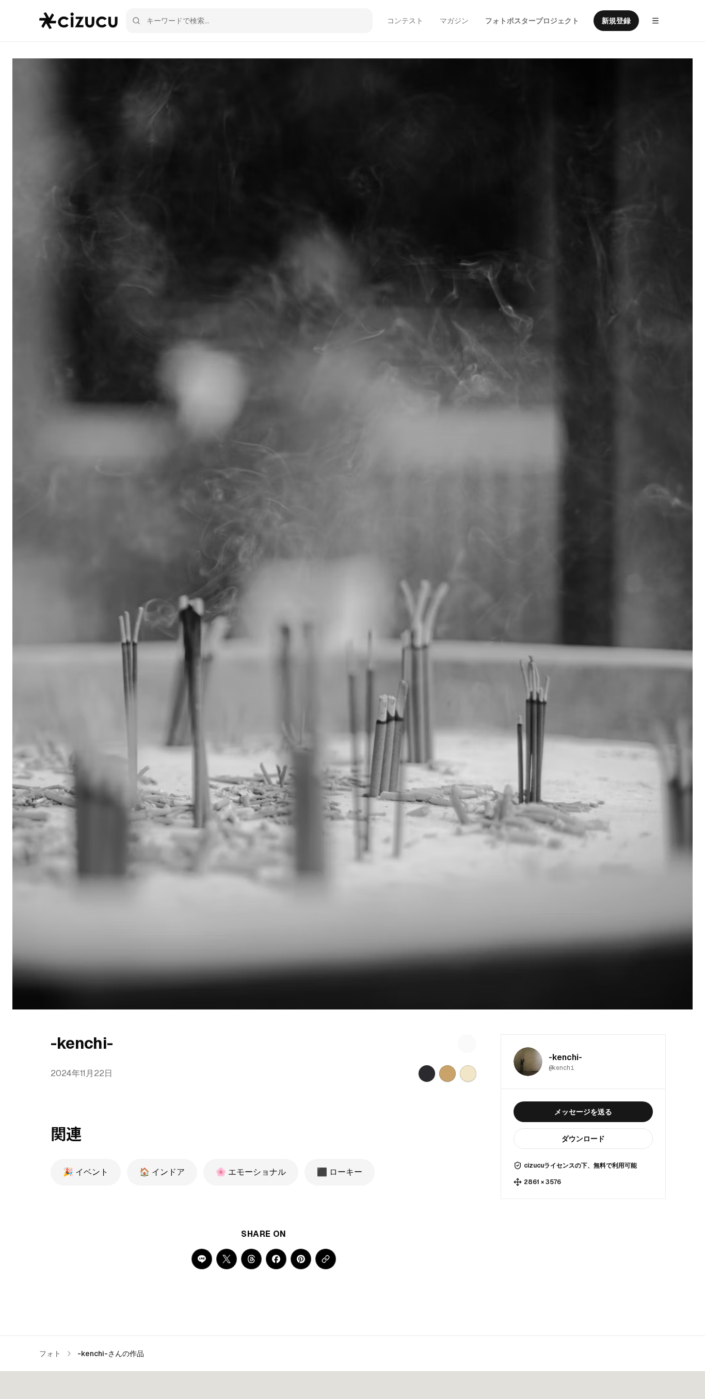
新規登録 (616, 20)
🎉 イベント (85, 1172)
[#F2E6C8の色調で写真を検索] (468, 1073)
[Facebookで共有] (276, 1259)
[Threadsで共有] (251, 1259)
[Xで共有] (226, 1259)
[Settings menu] (655, 20)
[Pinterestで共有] (301, 1259)
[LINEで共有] (201, 1259)
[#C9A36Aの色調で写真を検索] (447, 1073)
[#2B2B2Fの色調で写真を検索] (427, 1073)
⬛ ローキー (339, 1172)
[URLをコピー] (325, 1259)
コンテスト (405, 20)
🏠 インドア (162, 1172)
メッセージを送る (583, 1111)
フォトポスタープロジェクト (532, 20)
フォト (50, 1353)
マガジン (454, 20)
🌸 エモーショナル (251, 1172)
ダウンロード (583, 1138)
